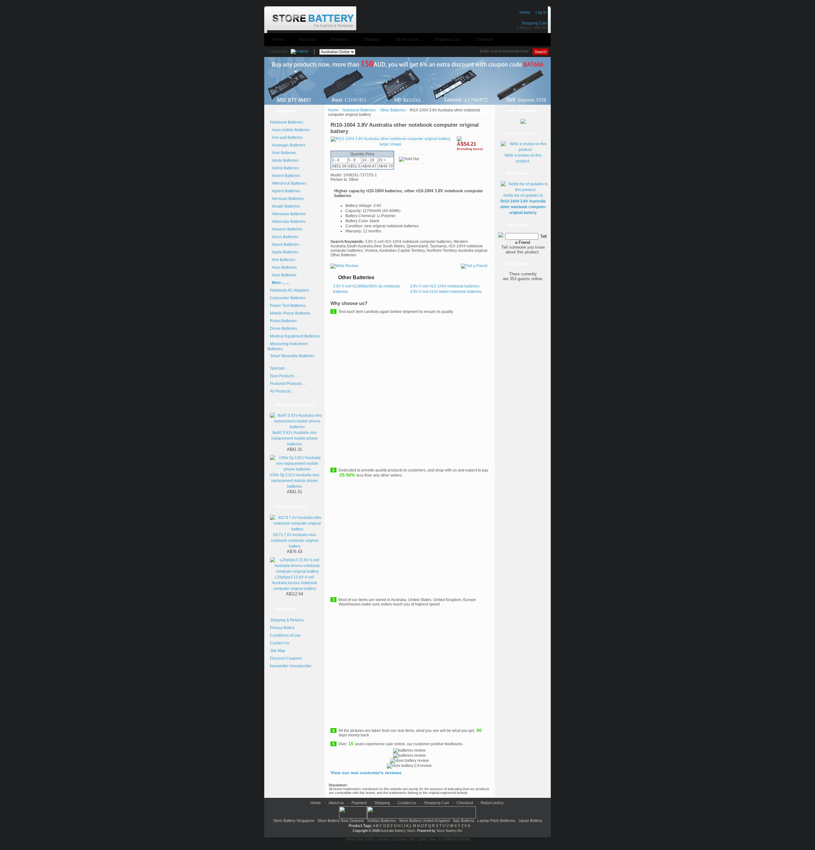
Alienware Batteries (288, 214)
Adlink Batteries (284, 168)
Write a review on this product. (523, 158)
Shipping (372, 39)
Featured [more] (291, 507)
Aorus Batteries (284, 237)
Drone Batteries (283, 328)
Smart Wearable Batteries (292, 356)
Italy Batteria (463, 820)
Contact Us (279, 643)
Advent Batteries (285, 176)
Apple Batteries (284, 252)
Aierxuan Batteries (287, 198)
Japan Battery (530, 820)
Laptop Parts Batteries (496, 820)
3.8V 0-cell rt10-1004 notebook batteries (444, 286)
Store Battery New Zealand (340, 820)
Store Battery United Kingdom (424, 820)
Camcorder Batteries (288, 298)
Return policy (492, 803)
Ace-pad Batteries (286, 137)
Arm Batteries (282, 260)
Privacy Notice (282, 628)
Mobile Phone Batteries (290, 313)
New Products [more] (295, 405)
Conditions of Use (285, 635)
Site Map (277, 650)
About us (307, 39)
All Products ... (282, 391)
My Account (407, 39)
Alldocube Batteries (288, 221)
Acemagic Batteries (287, 145)
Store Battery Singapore (294, 820)
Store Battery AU (449, 830)
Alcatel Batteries (285, 206)
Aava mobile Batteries (290, 130)
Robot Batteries (283, 321)
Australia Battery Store (397, 830)
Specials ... (279, 368)
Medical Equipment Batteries (295, 336)
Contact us (407, 803)
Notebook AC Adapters (289, 290)
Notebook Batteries (359, 110)
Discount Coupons (286, 658)
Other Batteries (393, 110)
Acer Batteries (283, 153)
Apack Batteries (284, 244)
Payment (339, 39)
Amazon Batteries (286, 229)
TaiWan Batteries (381, 820)
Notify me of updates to (523, 204)
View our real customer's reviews (365, 772)
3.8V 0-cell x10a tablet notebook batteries (446, 291)
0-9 (467, 826)
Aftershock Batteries (288, 183)
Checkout (484, 39)
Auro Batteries (283, 275)
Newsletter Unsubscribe (290, 666)
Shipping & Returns (287, 620)
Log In (540, 12)
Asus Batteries (283, 267)
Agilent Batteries (285, 191)
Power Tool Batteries (288, 305)
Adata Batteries (284, 160)
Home (525, 12)
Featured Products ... (288, 383)
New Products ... (284, 376)
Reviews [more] (521, 133)
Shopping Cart (534, 23)
